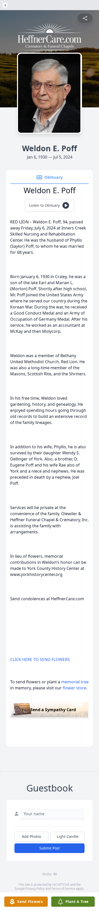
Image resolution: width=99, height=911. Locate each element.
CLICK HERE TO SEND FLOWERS (40, 659)
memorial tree (75, 682)
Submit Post (49, 848)
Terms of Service (63, 888)
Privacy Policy (35, 888)
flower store (74, 688)
